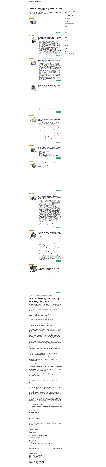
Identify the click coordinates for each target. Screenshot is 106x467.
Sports (66, 43)
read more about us (46, 380)
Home (66, 30)
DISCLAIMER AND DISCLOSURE (69, 53)
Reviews (66, 32)
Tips (65, 42)
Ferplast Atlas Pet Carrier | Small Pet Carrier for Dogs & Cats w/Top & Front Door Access (49, 61)
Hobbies (66, 45)
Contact (66, 28)
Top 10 (66, 38)
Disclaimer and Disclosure (69, 23)
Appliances (66, 40)
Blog (65, 34)
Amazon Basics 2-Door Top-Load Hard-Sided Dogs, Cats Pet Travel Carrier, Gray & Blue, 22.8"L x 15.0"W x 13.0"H (49, 20)
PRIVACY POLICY (67, 51)
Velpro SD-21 (67, 14)
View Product (59, 32)
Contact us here (36, 380)
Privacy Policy (67, 24)
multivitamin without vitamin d (70, 9)
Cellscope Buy (67, 18)
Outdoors (66, 46)
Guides (66, 37)
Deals (66, 35)
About (66, 26)
